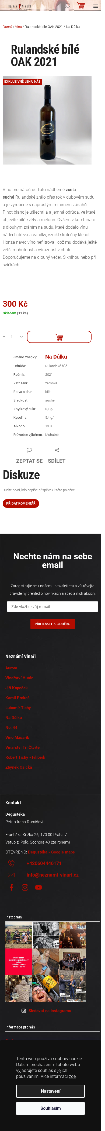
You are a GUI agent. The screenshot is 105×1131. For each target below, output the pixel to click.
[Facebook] (11, 887)
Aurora (11, 668)
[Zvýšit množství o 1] (6, 336)
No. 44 (11, 727)
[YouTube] (38, 887)
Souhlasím (50, 1108)
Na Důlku (56, 356)
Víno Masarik (17, 737)
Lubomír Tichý (18, 707)
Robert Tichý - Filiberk (25, 757)
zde (72, 1076)
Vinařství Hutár (19, 678)
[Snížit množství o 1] (23, 336)
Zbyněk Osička (18, 767)
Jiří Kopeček (16, 687)
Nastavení (50, 1091)
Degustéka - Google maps (51, 852)
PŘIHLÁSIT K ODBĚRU (53, 623)
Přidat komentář (21, 503)
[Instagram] (25, 887)
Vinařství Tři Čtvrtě (22, 747)
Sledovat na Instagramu (50, 1010)
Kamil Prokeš (17, 697)
